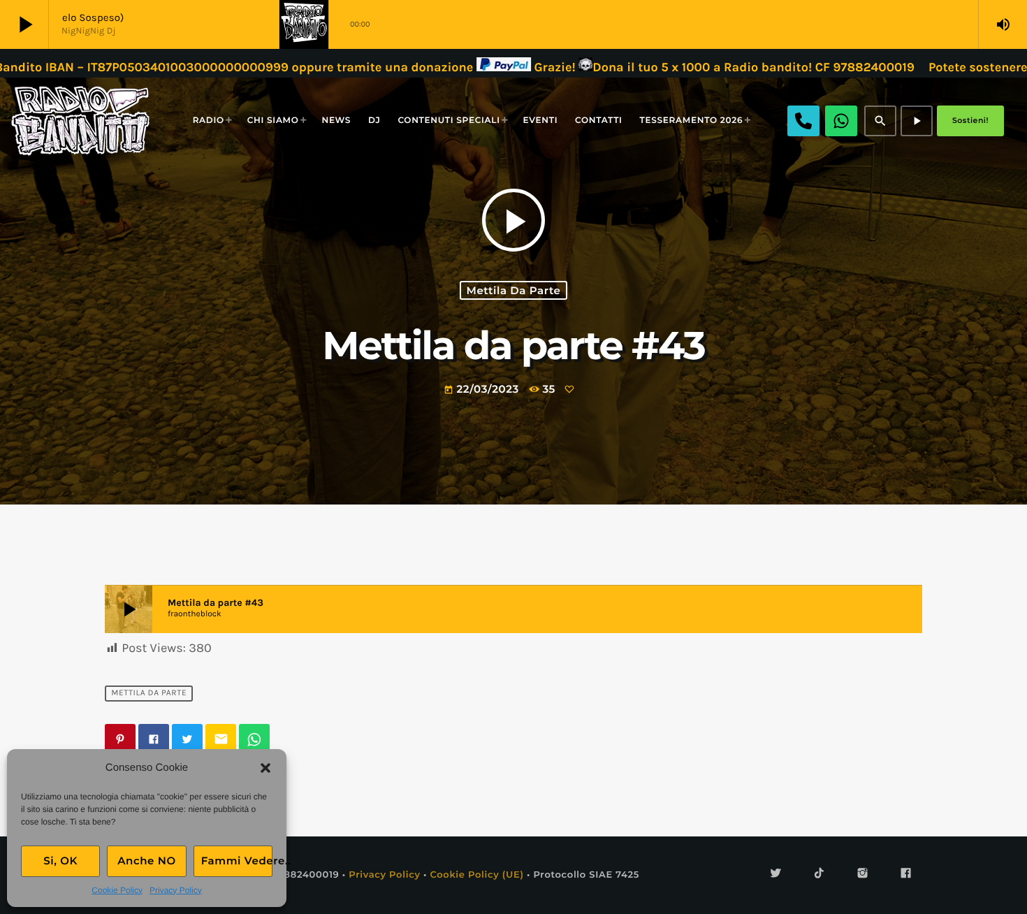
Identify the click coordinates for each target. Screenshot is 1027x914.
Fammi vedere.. (236, 860)
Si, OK (60, 860)
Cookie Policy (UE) (476, 874)
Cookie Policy (117, 890)
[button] (265, 768)
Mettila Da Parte (513, 290)
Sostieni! (970, 120)
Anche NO (146, 860)
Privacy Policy (176, 890)
